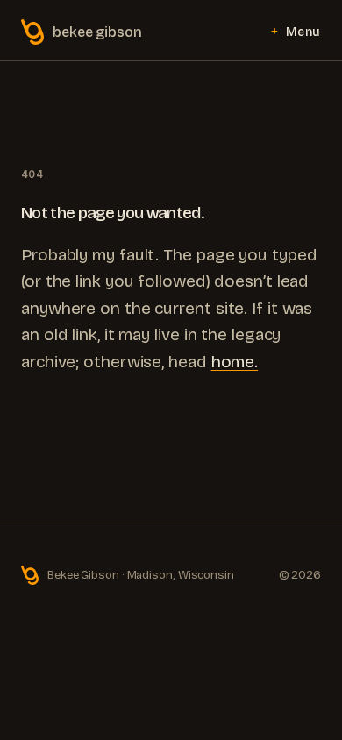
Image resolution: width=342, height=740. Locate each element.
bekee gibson (97, 32)
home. (235, 362)
